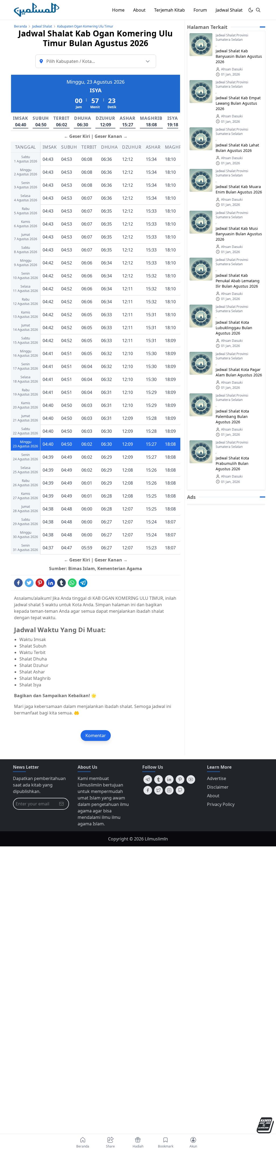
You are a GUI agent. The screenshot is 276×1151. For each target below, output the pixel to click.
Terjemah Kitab (169, 10)
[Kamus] (265, 1125)
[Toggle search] (258, 10)
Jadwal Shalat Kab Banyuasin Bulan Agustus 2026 (239, 56)
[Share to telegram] (83, 582)
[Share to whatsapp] (72, 582)
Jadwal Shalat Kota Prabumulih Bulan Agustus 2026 (232, 463)
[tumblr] (158, 779)
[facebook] (147, 790)
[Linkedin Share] (50, 582)
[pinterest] (180, 779)
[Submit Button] (61, 803)
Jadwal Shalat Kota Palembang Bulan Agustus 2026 (232, 416)
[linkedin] (169, 779)
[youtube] (191, 779)
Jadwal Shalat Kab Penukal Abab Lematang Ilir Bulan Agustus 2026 (238, 281)
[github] (180, 790)
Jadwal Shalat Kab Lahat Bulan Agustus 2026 (237, 147)
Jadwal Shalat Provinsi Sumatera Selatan (232, 37)
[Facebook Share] (18, 582)
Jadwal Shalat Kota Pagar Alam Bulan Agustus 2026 (239, 372)
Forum (200, 10)
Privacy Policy (220, 804)
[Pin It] (40, 582)
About (139, 10)
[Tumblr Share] (61, 582)
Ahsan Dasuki (232, 69)
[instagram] (169, 790)
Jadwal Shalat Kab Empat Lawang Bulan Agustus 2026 (238, 103)
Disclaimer (218, 787)
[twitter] (158, 790)
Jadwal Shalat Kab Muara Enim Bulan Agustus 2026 (239, 189)
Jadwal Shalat (229, 10)
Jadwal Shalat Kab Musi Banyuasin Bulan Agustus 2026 (239, 234)
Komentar (95, 735)
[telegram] (147, 779)
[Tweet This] (29, 582)
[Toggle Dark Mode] (250, 10)
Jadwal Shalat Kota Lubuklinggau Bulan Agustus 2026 (234, 328)
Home (118, 10)
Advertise (216, 778)
